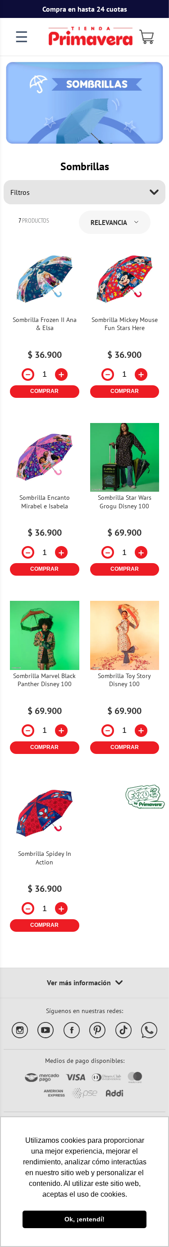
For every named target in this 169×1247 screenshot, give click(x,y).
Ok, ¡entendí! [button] (84, 1219)
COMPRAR (44, 391)
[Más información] (84, 983)
